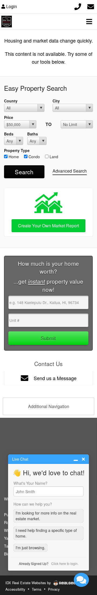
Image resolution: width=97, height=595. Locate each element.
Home (13, 156)
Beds (8, 134)
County (11, 101)
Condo (33, 156)
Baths (32, 134)
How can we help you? (32, 504)
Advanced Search (70, 171)
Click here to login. (64, 563)
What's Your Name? (30, 483)
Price (8, 117)
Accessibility (15, 589)
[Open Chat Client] (81, 580)
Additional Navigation (48, 406)
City (56, 101)
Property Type (17, 150)
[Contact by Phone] (77, 6)
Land (53, 156)
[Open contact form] (90, 6)
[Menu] (89, 21)
